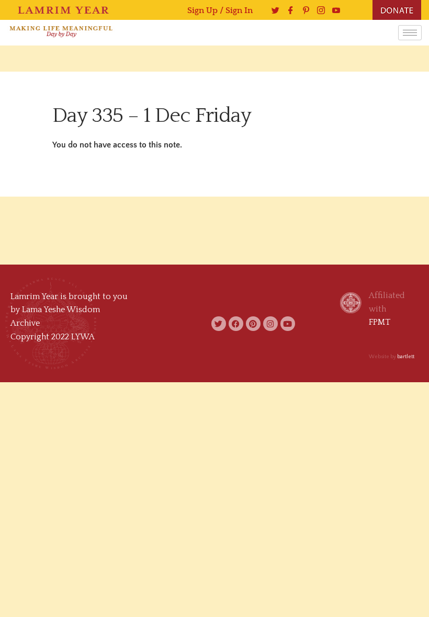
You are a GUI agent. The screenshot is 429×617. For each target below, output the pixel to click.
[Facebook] (288, 10)
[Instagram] (318, 10)
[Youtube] (333, 10)
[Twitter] (272, 10)
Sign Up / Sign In (220, 10)
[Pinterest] (303, 10)
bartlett (405, 357)
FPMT (379, 322)
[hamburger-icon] (410, 32)
